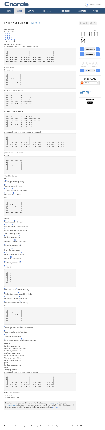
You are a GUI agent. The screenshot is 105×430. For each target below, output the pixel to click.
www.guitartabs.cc (11, 405)
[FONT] (84, 23)
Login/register (95, 5)
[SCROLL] (87, 23)
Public (46, 11)
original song (54, 403)
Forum (95, 11)
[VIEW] (80, 23)
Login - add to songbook (86, 92)
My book (65, 11)
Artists (31, 11)
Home (9, 11)
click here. (55, 407)
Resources (82, 11)
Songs (19, 11)
